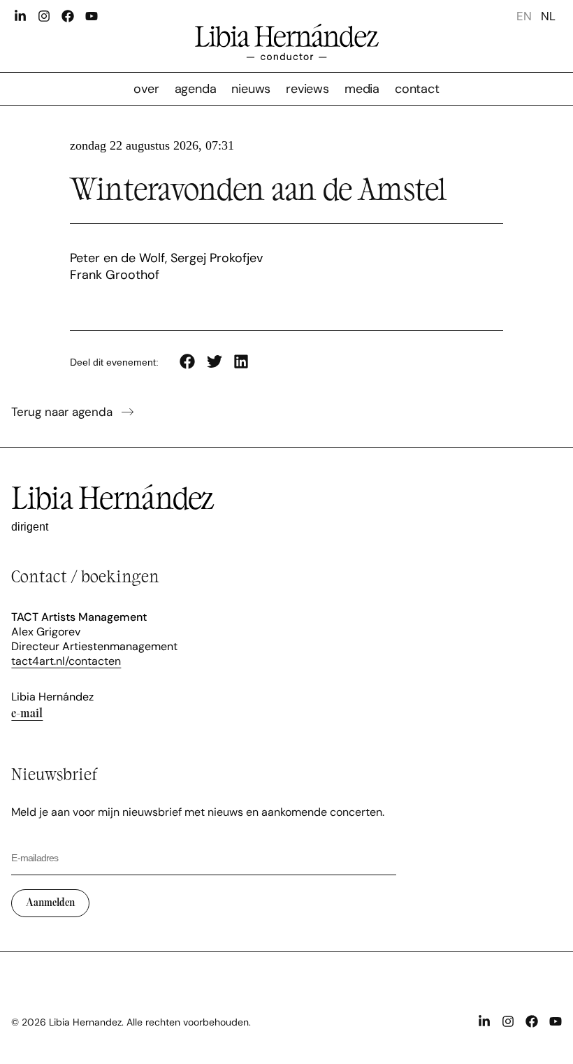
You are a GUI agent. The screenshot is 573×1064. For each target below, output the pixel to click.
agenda (196, 88)
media (361, 88)
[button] (188, 361)
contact (417, 88)
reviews (307, 88)
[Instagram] (44, 16)
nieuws (250, 88)
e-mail (27, 713)
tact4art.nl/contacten (66, 661)
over (146, 88)
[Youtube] (91, 16)
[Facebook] (67, 16)
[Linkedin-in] (20, 16)
